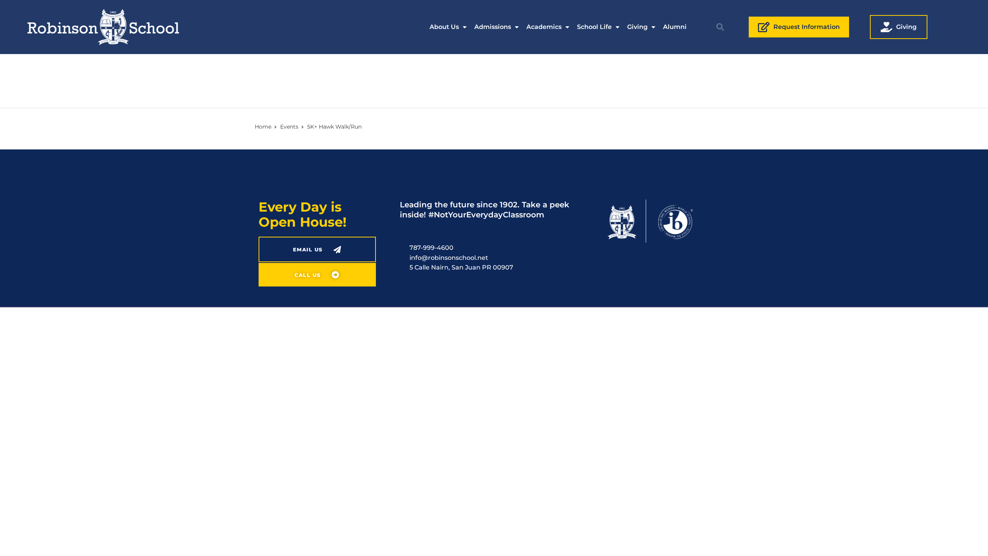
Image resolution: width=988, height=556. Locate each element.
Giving (637, 27)
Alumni (675, 27)
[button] (720, 27)
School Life (594, 27)
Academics (544, 27)
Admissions (492, 27)
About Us (444, 27)
